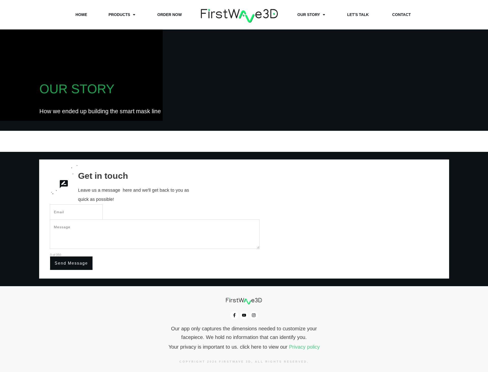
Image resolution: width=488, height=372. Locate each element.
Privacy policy (304, 347)
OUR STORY (76, 89)
